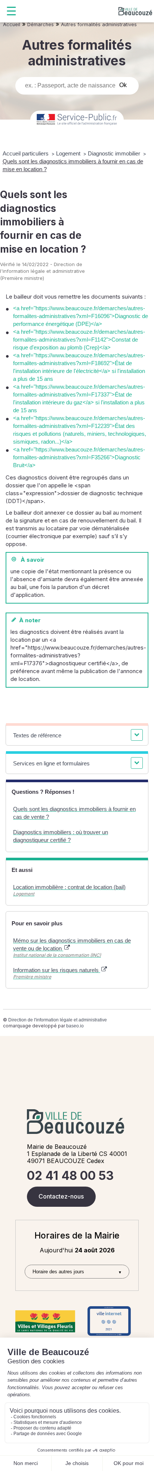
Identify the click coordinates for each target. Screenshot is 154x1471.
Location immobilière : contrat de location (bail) (69, 887)
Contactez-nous (61, 1196)
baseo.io (75, 1026)
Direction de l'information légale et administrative (57, 1020)
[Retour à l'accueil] (135, 11)
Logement (69, 153)
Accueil (11, 24)
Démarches (40, 24)
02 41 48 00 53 (70, 1175)
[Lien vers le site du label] (45, 1321)
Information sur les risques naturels (56, 970)
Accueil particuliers (26, 153)
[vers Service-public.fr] (77, 120)
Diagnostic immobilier (115, 153)
